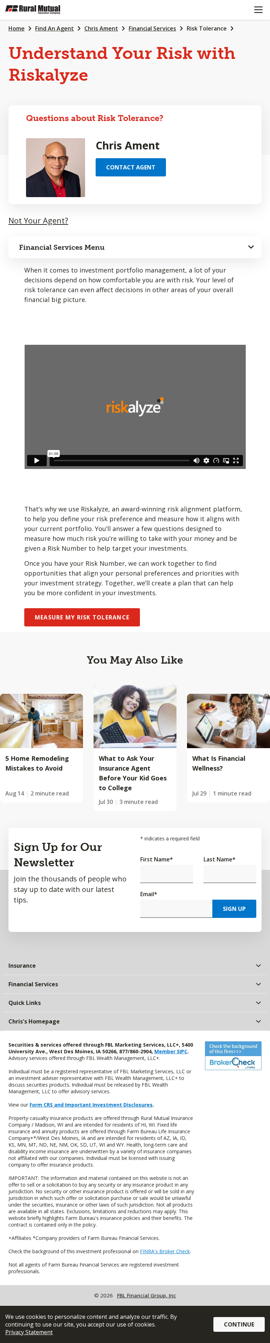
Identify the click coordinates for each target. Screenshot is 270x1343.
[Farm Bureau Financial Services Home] (41, 9)
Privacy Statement (29, 1332)
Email (148, 894)
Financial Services (152, 28)
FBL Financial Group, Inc (146, 1295)
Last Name (220, 859)
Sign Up (234, 909)
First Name (156, 859)
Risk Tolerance (207, 28)
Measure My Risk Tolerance (82, 617)
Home (16, 28)
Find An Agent (54, 28)
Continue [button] (239, 1324)
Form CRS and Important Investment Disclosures (91, 1104)
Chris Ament (101, 28)
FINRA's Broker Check (165, 1251)
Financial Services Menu (62, 247)
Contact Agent (130, 167)
